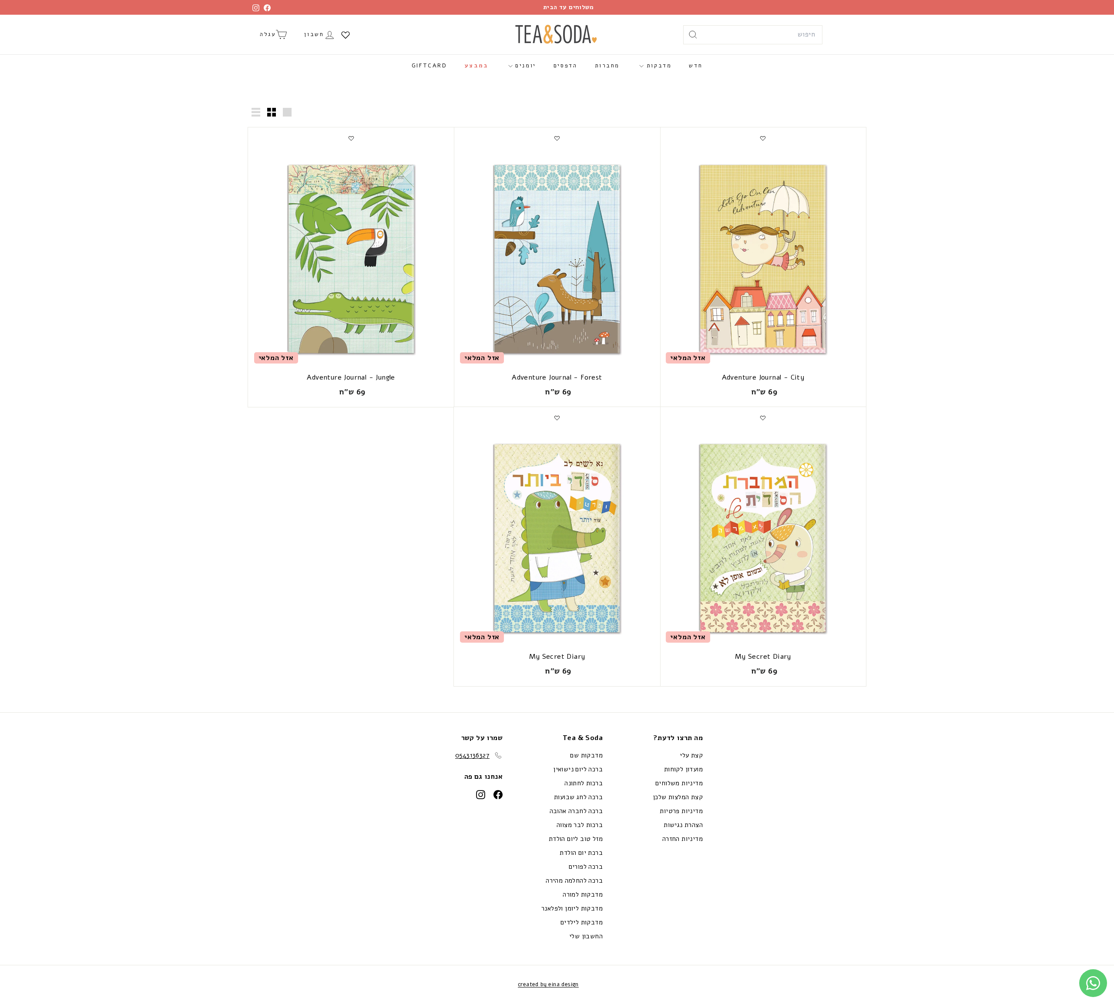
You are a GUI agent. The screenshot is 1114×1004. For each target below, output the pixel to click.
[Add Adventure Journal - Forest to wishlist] (557, 138)
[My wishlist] (345, 35)
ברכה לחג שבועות (578, 797)
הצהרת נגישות (683, 825)
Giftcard (429, 66)
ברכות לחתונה (583, 783)
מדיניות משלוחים (679, 783)
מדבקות (657, 66)
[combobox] (752, 34)
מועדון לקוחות (683, 769)
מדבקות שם (586, 755)
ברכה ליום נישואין (578, 769)
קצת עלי (691, 755)
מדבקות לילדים (581, 922)
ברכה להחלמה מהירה (574, 880)
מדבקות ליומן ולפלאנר (572, 908)
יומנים (524, 66)
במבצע (477, 66)
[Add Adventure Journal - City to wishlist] (762, 138)
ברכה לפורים (586, 866)
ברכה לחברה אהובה (576, 811)
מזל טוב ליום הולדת (576, 838)
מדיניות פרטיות (681, 811)
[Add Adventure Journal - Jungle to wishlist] (351, 138)
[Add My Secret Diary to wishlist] (762, 417)
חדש (695, 66)
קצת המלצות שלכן (678, 797)
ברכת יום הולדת (581, 852)
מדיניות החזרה (682, 838)
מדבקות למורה (583, 894)
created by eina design (548, 984)
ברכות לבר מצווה (580, 825)
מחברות (607, 66)
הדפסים (565, 66)
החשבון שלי (586, 936)
